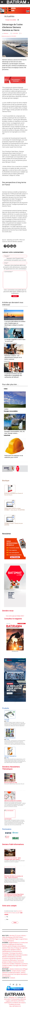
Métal (10, 949)
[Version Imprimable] (14, 246)
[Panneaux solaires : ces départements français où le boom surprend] (13, 349)
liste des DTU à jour (14, 930)
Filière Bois (10, 942)
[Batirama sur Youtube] (16, 979)
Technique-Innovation (16, 948)
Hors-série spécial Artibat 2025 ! (15, 616)
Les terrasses (7, 819)
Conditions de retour (14, 999)
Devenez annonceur (7, 969)
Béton (14, 949)
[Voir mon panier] (24, 2)
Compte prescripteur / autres (16, 967)
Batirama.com (13, 992)
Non (7, 914)
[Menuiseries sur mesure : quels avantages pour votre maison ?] (9, 847)
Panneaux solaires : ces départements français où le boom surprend (13, 357)
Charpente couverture (21, 958)
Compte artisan (16, 965)
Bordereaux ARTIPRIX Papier (10, 934)
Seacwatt (6, 719)
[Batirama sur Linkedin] (19, 979)
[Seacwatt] (9, 714)
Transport (5, 949)
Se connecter (6, 971)
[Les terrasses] (9, 813)
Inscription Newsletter (20, 969)
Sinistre (4, 942)
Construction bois (18, 956)
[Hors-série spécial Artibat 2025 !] (15, 637)
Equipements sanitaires (9, 944)
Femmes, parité (6, 941)
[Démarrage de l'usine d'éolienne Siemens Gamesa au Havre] (15, 399)
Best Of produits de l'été (10, 782)
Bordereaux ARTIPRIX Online (14, 932)
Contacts (12, 972)
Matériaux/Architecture (15, 939)
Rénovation (13, 955)
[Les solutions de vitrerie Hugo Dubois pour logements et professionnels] (9, 884)
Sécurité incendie (22, 949)
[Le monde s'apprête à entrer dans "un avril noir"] (13, 333)
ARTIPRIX (21, 995)
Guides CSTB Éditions (9, 738)
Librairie (11, 963)
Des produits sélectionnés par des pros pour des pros (14, 783)
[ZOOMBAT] (9, 503)
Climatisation (11, 951)
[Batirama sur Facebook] (10, 979)
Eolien (6, 409)
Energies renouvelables (18, 941)
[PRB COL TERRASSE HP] (9, 751)
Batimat (4, 951)
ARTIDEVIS (14, 995)
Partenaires (6, 829)
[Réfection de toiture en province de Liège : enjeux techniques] (9, 865)
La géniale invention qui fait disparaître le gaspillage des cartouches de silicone (13, 375)
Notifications (8, 997)
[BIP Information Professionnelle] (8, 833)
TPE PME (18, 951)
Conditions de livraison (18, 997)
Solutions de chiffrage (21, 963)
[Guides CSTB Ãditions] (9, 732)
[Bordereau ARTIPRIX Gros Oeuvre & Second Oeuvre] (9, 488)
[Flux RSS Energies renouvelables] (18, 19)
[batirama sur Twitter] (8, 246)
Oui (7, 911)
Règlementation (13, 937)
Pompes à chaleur (7, 960)
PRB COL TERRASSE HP (10, 756)
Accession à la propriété (9, 953)
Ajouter (15, 296)
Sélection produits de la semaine (12, 800)
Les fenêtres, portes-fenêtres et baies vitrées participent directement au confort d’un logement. (14, 856)
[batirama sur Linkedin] (11, 246)
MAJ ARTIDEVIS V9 (15, 1001)
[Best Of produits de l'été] (9, 777)
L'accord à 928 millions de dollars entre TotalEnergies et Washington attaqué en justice (14, 323)
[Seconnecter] (28, 2)
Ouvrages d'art (17, 960)
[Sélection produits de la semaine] (9, 795)
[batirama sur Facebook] (5, 246)
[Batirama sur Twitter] (13, 979)
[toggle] (2, 2)
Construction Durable (8, 958)
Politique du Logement (20, 942)
